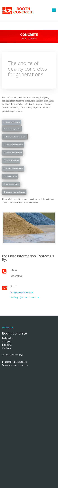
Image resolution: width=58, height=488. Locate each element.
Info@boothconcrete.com (22, 292)
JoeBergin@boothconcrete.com (25, 297)
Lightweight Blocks (12, 160)
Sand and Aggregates (13, 129)
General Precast (11, 176)
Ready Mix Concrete (13, 122)
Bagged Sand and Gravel (14, 168)
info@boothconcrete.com (16, 362)
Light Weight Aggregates (14, 144)
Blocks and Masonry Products (16, 137)
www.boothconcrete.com (16, 365)
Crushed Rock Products (14, 152)
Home (24, 39)
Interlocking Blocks (12, 184)
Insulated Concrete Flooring (15, 192)
